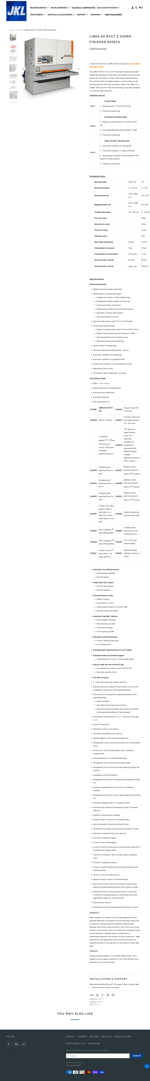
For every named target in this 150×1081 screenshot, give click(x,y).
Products (19, 30)
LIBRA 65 (101, 999)
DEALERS (93, 1036)
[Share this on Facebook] (102, 995)
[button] (147, 1066)
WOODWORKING (38, 8)
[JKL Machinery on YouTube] (16, 1044)
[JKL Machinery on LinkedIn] (24, 1044)
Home (11, 30)
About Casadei (122, 1036)
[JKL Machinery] (16, 11)
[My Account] (132, 7)
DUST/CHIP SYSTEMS (107, 8)
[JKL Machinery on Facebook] (9, 1044)
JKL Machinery (77, 1063)
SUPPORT (81, 14)
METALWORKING (59, 8)
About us (106, 1036)
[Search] (136, 7)
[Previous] (23, 68)
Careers (81, 1036)
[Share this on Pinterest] (107, 995)
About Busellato (76, 1043)
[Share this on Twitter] (97, 995)
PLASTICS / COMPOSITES (83, 8)
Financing (94, 1043)
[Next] (78, 68)
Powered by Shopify (73, 1065)
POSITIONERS (36, 14)
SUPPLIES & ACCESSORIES (60, 14)
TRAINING (95, 14)
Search (70, 1036)
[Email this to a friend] (113, 995)
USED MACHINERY (113, 14)
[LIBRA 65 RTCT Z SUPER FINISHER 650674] (50, 68)
